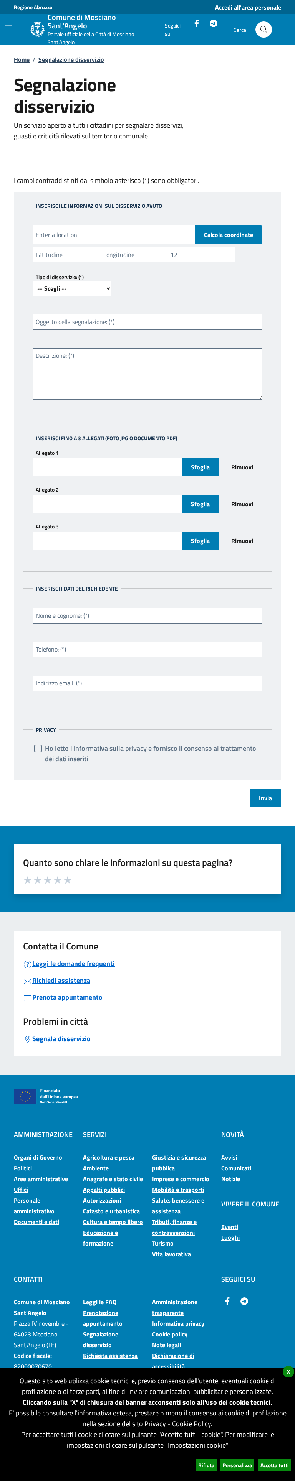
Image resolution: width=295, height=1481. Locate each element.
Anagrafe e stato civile (113, 1178)
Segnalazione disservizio (71, 59)
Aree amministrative (41, 1178)
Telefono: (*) (51, 649)
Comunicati (236, 1168)
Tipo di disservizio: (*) (60, 277)
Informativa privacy (178, 1323)
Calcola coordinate (228, 234)
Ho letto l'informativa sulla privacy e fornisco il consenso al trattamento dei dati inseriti (150, 753)
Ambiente (96, 1168)
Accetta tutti (274, 1465)
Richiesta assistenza (110, 1355)
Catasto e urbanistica (111, 1211)
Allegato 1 (47, 453)
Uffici (21, 1189)
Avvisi (229, 1157)
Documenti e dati (36, 1221)
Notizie (230, 1178)
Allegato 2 (47, 489)
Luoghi (230, 1237)
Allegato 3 (47, 526)
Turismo (163, 1243)
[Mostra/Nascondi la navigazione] (8, 25)
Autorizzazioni (102, 1200)
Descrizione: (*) (55, 355)
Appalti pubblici (104, 1189)
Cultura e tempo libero (113, 1221)
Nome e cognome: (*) (62, 615)
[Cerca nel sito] (263, 29)
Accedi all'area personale (248, 7)
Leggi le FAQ (99, 1302)
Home (22, 59)
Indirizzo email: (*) (59, 683)
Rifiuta (206, 1465)
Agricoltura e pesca (108, 1157)
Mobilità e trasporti (178, 1189)
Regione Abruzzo (33, 7)
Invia (265, 798)
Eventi (229, 1226)
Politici (23, 1168)
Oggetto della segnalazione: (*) (75, 321)
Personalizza (237, 1465)
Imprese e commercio (180, 1178)
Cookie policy (169, 1334)
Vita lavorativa (171, 1254)
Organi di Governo (38, 1157)
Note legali (166, 1344)
